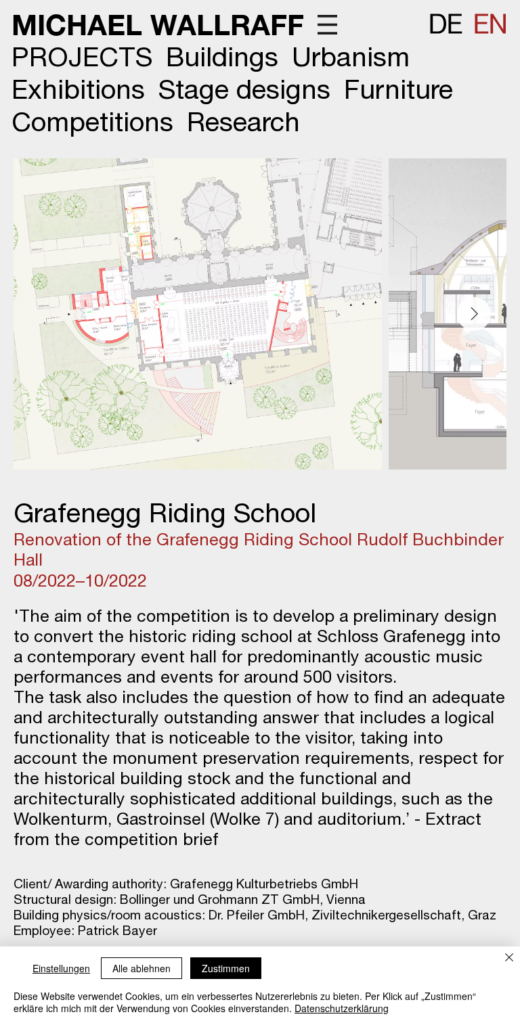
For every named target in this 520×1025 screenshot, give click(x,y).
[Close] (509, 958)
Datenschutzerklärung (342, 1008)
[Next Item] (474, 314)
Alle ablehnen (141, 968)
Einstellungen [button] (61, 968)
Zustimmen (226, 968)
